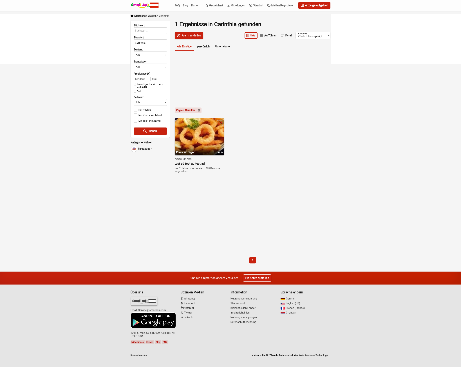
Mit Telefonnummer (149, 120)
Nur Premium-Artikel (150, 115)
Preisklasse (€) (142, 73)
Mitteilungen (237, 5)
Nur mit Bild (144, 109)
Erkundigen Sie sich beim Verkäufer (150, 85)
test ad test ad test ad (190, 163)
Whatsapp (189, 298)
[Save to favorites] (220, 123)
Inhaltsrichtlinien (240, 312)
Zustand (138, 49)
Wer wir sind (237, 303)
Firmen (195, 5)
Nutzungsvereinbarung (243, 298)
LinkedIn (188, 317)
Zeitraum (139, 97)
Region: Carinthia (185, 110)
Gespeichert (216, 5)
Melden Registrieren (282, 5)
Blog (185, 5)
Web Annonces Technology (313, 355)
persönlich (203, 46)
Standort (258, 5)
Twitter (187, 312)
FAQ (177, 5)
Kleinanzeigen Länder (243, 308)
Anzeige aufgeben (316, 5)
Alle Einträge (184, 46)
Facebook (189, 303)
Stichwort (139, 25)
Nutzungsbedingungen (243, 317)
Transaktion (140, 61)
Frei (139, 91)
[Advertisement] (153, 209)
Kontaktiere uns (139, 355)
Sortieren (302, 34)
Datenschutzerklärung (243, 322)
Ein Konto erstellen (257, 278)
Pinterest (188, 308)
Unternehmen (223, 46)
